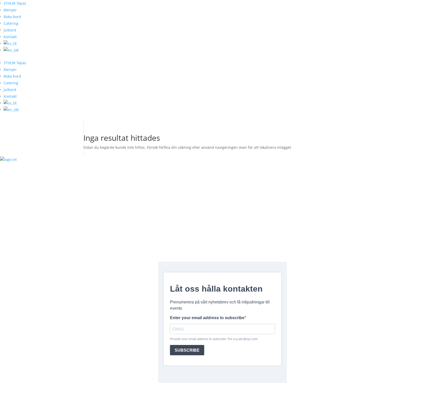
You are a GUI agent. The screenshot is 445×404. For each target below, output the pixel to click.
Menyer (10, 9)
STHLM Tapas (15, 3)
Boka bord (12, 16)
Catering (11, 23)
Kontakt (10, 36)
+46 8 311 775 (222, 191)
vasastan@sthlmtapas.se (222, 202)
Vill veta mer (20, 393)
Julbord (10, 30)
